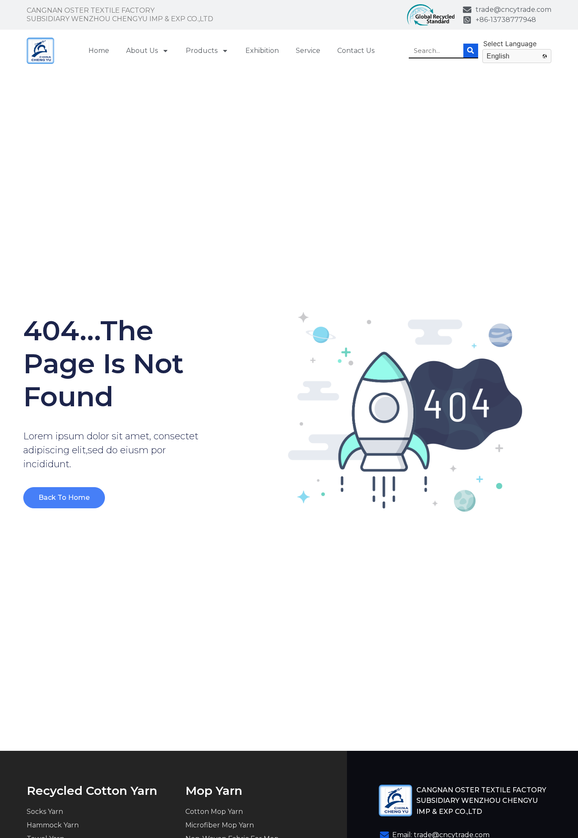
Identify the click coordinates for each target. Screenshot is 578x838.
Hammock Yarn (53, 825)
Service (308, 51)
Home (98, 51)
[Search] (470, 51)
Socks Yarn (45, 812)
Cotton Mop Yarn (214, 812)
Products (201, 51)
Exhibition (262, 51)
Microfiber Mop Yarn (219, 825)
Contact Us (355, 51)
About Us (142, 51)
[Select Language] (516, 44)
